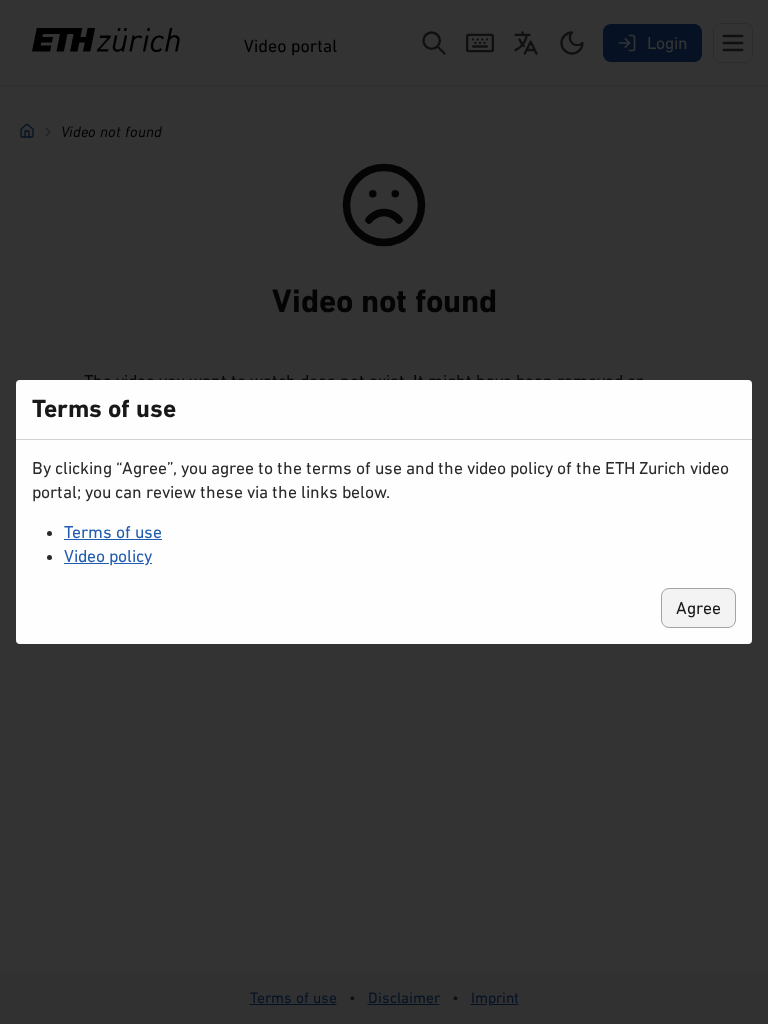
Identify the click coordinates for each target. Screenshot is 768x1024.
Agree (698, 608)
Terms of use (113, 532)
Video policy (108, 556)
